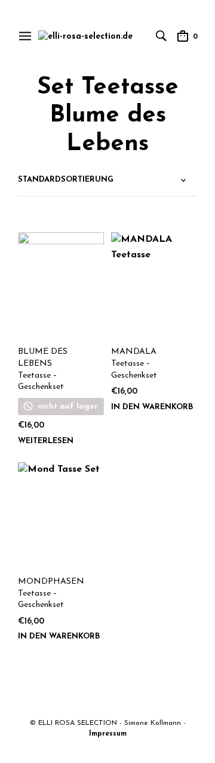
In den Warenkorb (152, 407)
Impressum (108, 733)
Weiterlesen (45, 441)
